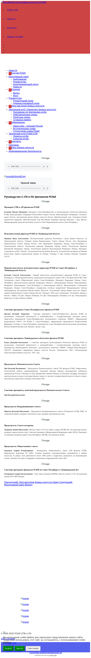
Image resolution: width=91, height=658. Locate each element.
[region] (45, 61)
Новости (11, 19)
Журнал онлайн (15, 37)
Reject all (20, 648)
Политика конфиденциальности (45, 652)
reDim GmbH (53, 655)
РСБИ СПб (12, 10)
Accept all (8, 648)
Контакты (12, 28)
